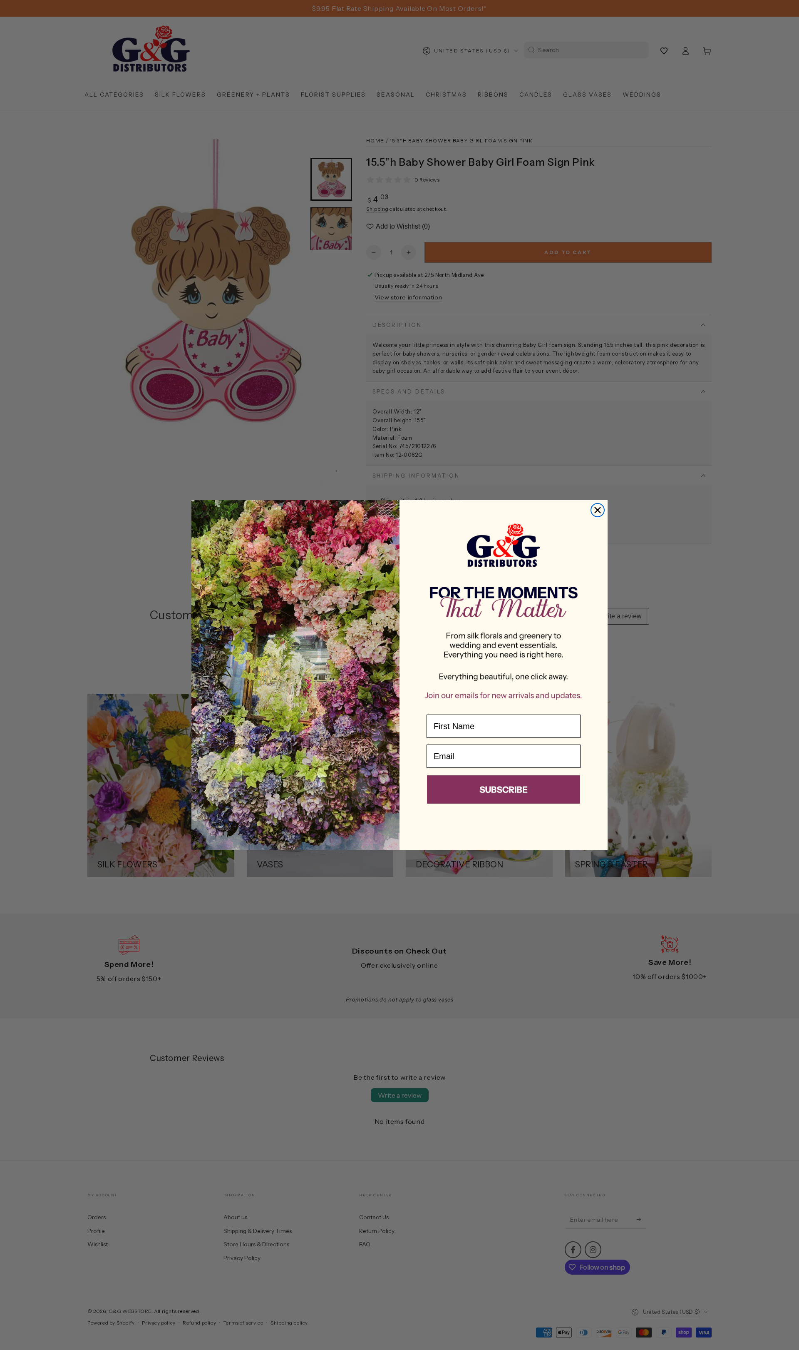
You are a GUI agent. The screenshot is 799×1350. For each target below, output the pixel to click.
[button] (504, 791)
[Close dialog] (597, 510)
